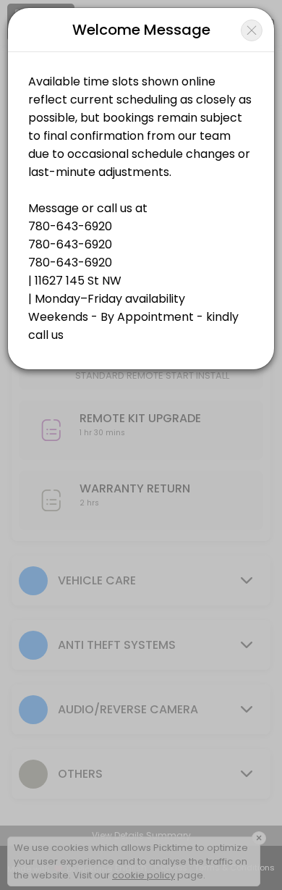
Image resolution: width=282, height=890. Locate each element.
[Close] (251, 30)
